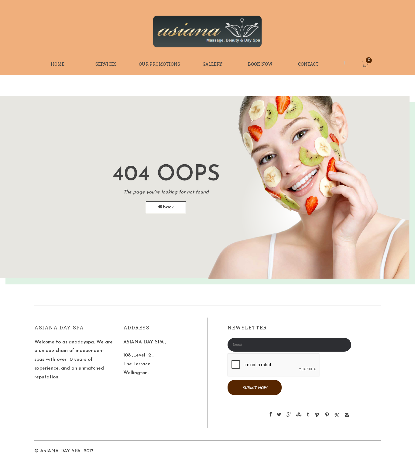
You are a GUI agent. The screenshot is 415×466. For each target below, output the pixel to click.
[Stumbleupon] (298, 414)
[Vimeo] (316, 416)
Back (168, 207)
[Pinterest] (326, 416)
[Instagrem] (347, 416)
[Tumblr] (308, 414)
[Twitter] (279, 414)
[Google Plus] (288, 414)
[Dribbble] (336, 416)
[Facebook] (270, 414)
